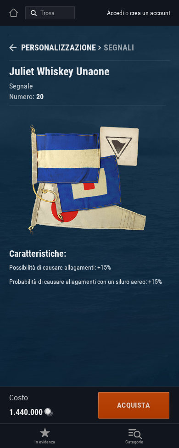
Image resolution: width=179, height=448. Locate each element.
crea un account (150, 13)
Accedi (115, 13)
